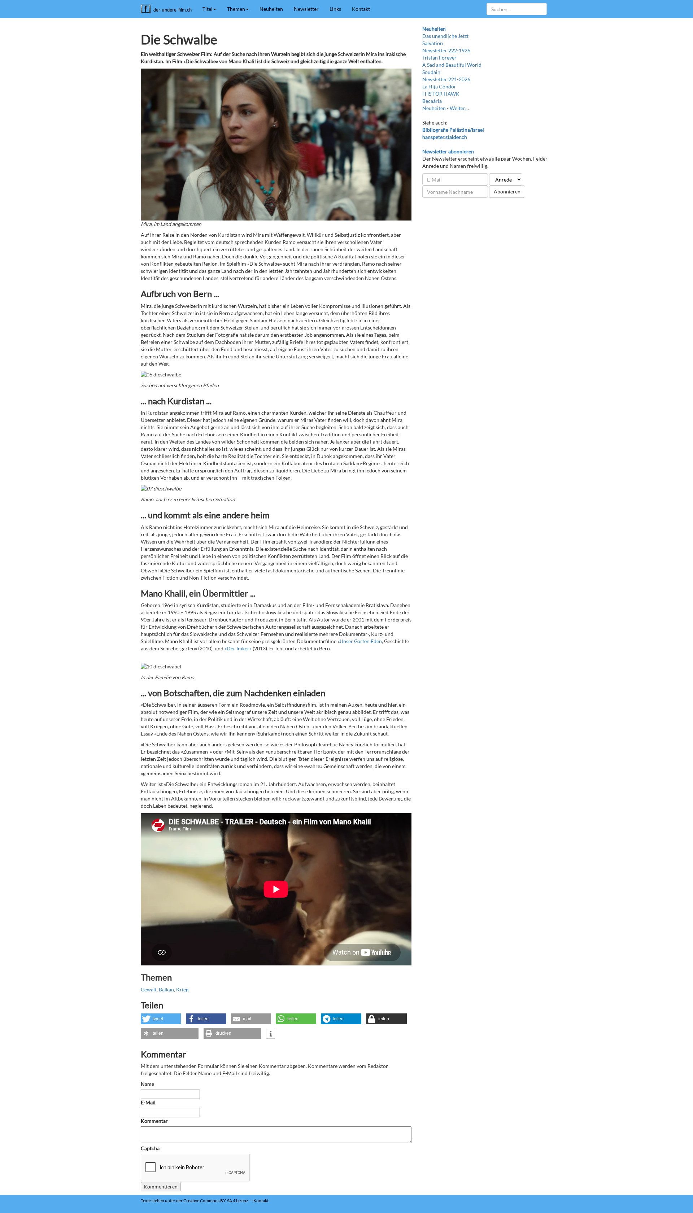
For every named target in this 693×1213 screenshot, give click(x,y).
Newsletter (306, 9)
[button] (161, 1018)
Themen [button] (236, 9)
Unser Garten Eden (361, 641)
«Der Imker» (238, 648)
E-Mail (148, 1102)
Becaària (432, 101)
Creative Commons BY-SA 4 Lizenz (215, 1200)
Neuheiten (271, 9)
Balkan (166, 989)
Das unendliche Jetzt (445, 36)
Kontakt (361, 9)
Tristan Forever (439, 57)
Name (147, 1084)
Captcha (150, 1148)
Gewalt (149, 989)
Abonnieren (507, 191)
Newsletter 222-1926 (446, 50)
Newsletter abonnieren (448, 151)
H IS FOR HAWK (440, 94)
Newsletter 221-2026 (446, 79)
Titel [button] (207, 9)
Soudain (431, 72)
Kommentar (155, 1121)
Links (335, 9)
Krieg (182, 989)
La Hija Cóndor (439, 86)
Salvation (432, 43)
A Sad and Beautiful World (451, 65)
